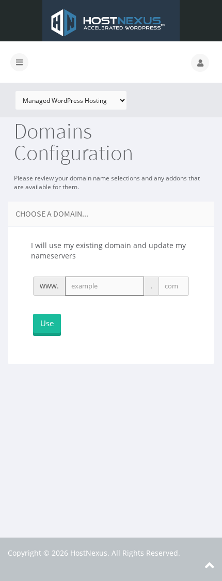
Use (47, 323)
